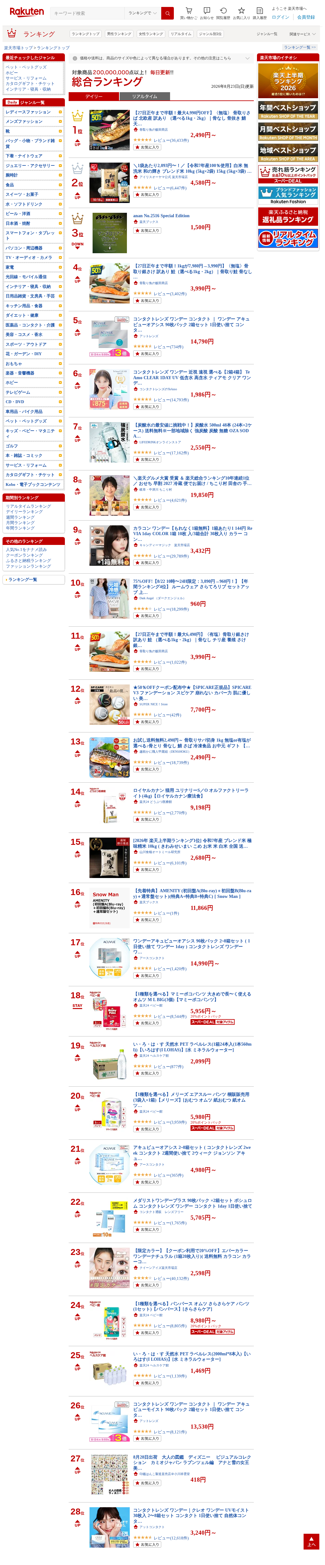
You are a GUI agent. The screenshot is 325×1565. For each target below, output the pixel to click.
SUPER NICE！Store (154, 704)
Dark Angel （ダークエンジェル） (163, 598)
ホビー (12, 72)
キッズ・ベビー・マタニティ (30, 433)
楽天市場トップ (18, 47)
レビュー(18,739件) (171, 762)
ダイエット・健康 (22, 315)
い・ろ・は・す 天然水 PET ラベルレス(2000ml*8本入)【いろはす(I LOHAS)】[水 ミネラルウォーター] (192, 1356)
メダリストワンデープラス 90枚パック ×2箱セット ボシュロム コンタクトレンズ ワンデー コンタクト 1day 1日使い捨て (192, 1203)
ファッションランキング (28, 566)
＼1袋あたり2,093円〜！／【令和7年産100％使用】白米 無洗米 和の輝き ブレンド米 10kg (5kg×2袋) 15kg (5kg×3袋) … (192, 168)
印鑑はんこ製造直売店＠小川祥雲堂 (165, 1474)
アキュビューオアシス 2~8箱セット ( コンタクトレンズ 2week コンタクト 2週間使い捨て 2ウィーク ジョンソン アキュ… (192, 1153)
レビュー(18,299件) (171, 609)
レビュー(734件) (168, 346)
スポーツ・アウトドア (26, 344)
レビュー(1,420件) (170, 968)
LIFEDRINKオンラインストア (160, 442)
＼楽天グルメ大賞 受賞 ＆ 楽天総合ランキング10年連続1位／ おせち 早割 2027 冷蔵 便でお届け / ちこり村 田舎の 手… (192, 480)
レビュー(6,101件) (170, 863)
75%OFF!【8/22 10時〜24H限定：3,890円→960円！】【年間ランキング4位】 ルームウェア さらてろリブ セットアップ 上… (191, 587)
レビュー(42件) (167, 715)
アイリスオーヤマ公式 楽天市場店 (164, 177)
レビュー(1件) (166, 913)
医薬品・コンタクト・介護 (30, 325)
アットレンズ (149, 336)
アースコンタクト (152, 958)
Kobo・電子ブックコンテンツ (33, 484)
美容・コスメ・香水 (24, 334)
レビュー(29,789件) (171, 556)
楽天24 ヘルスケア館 (154, 1055)
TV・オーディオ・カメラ (29, 257)
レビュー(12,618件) (171, 1538)
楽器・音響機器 (20, 373)
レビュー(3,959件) (170, 1122)
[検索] (167, 13)
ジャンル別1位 (210, 34)
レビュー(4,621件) (170, 500)
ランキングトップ (86, 34)
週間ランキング (20, 517)
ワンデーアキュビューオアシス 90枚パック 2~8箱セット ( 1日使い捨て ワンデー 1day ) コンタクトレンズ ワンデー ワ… (191, 946)
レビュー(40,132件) (171, 1278)
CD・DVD (15, 401)
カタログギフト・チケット (30, 83)
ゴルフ (12, 446)
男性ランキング (119, 34)
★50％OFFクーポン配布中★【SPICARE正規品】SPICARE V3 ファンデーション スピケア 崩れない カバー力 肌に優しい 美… (192, 693)
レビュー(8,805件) (170, 1325)
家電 (10, 267)
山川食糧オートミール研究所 (160, 852)
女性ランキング (151, 34)
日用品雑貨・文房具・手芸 (30, 296)
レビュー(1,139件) (170, 1376)
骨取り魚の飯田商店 (154, 129)
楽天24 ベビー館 (151, 1005)
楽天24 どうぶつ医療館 (156, 801)
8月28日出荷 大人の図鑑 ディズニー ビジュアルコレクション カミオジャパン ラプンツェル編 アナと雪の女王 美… (192, 1462)
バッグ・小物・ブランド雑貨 (30, 143)
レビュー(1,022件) (170, 662)
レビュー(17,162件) (171, 453)
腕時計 (12, 175)
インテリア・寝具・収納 (28, 89)
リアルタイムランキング (28, 506)
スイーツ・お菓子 (22, 194)
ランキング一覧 (23, 579)
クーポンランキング (24, 555)
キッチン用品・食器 (24, 305)
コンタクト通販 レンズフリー (162, 1212)
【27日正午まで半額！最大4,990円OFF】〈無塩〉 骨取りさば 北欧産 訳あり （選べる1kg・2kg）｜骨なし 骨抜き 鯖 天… (192, 118)
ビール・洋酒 (18, 213)
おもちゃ (14, 363)
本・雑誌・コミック (24, 455)
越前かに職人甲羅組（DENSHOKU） (165, 751)
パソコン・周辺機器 (24, 248)
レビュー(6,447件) (170, 188)
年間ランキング (20, 528)
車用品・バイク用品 (24, 411)
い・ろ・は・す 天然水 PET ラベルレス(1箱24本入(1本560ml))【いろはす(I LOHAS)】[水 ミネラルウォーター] (192, 1047)
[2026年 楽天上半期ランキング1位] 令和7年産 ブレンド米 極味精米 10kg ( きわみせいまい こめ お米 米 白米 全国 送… (192, 843)
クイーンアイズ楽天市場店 (158, 1267)
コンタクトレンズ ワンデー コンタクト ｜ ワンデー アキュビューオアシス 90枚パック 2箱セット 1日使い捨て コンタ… (191, 324)
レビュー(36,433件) (171, 140)
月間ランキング (20, 522)
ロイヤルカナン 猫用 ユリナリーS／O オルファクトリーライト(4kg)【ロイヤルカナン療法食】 (191, 793)
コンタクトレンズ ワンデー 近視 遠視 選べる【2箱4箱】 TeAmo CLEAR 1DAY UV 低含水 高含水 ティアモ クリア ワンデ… (192, 377)
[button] (207, 13)
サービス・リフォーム (26, 78)
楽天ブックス (149, 222)
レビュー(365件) (168, 1175)
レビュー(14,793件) (171, 399)
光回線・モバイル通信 (26, 276)
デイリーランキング (24, 511)
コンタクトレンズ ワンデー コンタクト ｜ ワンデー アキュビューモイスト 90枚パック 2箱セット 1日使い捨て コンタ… (191, 1409)
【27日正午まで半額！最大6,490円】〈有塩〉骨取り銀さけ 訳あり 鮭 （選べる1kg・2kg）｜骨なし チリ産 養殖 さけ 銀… (191, 640)
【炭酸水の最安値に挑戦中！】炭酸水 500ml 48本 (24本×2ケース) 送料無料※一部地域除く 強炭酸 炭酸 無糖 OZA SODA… (192, 430)
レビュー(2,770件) (170, 812)
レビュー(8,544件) (170, 1016)
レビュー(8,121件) (170, 1432)
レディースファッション (28, 112)
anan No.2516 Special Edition (161, 215)
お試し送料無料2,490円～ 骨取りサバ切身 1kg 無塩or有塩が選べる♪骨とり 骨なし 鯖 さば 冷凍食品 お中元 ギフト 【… (192, 743)
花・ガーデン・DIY (24, 353)
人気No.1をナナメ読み (26, 549)
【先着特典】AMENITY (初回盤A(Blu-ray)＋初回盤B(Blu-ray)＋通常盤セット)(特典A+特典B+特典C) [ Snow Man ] (192, 893)
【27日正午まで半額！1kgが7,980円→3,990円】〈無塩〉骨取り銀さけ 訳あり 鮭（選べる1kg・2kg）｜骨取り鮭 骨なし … (192, 271)
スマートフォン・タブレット (30, 235)
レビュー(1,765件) (170, 1223)
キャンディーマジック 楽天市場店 (165, 545)
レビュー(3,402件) (170, 293)
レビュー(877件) (168, 1066)
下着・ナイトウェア (24, 155)
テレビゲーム (18, 392)
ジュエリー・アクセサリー (30, 165)
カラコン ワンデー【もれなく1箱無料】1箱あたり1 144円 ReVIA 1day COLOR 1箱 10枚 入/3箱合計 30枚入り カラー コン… (192, 534)
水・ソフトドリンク (24, 204)
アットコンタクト (152, 1527)
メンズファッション (24, 121)
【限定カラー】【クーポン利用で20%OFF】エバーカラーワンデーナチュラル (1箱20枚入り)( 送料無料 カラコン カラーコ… (192, 1256)
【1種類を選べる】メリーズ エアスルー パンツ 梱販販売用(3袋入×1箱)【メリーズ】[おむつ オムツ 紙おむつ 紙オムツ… (191, 1100)
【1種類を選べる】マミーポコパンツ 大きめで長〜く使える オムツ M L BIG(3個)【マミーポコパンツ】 (192, 996)
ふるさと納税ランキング (28, 560)
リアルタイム (181, 34)
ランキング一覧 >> (300, 47)
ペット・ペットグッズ (26, 67)
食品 (10, 184)
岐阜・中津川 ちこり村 (156, 489)
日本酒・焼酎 (18, 223)
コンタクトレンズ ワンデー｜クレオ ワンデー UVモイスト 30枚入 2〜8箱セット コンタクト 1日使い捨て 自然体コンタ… (191, 1516)
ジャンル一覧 (267, 34)
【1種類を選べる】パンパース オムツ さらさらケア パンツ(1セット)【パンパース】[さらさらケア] (191, 1306)
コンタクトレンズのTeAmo (158, 389)
